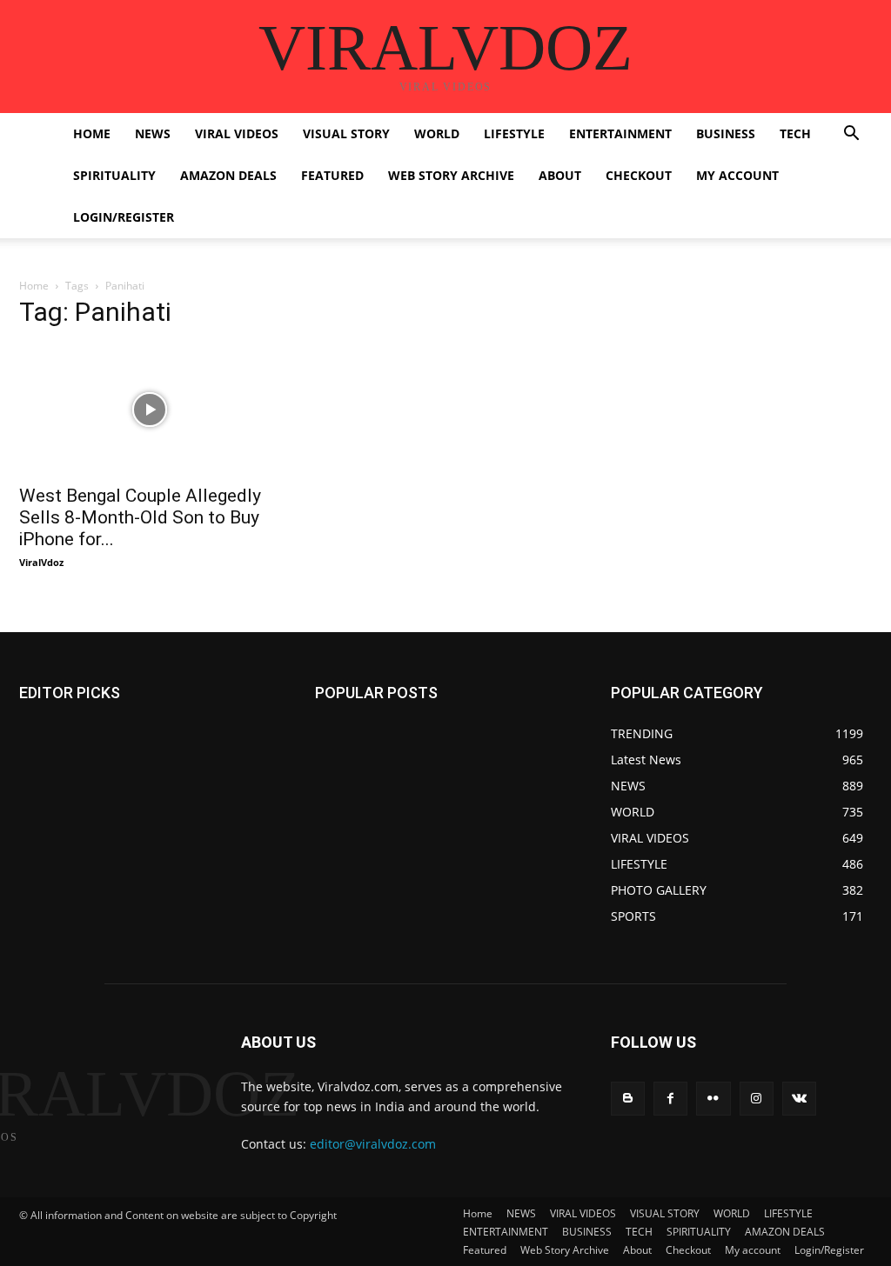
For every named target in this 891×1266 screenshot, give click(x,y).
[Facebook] (670, 1099)
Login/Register (123, 217)
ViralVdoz (41, 562)
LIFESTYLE (514, 133)
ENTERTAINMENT (620, 133)
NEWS (153, 133)
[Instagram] (757, 1099)
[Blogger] (628, 1099)
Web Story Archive (451, 175)
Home (92, 133)
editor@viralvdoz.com (373, 1144)
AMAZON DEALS (228, 175)
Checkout (639, 175)
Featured (332, 175)
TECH (795, 133)
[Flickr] (713, 1099)
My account (737, 175)
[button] (851, 135)
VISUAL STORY (346, 133)
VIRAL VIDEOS (236, 133)
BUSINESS (725, 133)
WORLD (436, 133)
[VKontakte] (799, 1099)
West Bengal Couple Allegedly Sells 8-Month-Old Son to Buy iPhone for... (140, 517)
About (560, 175)
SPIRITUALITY (114, 175)
